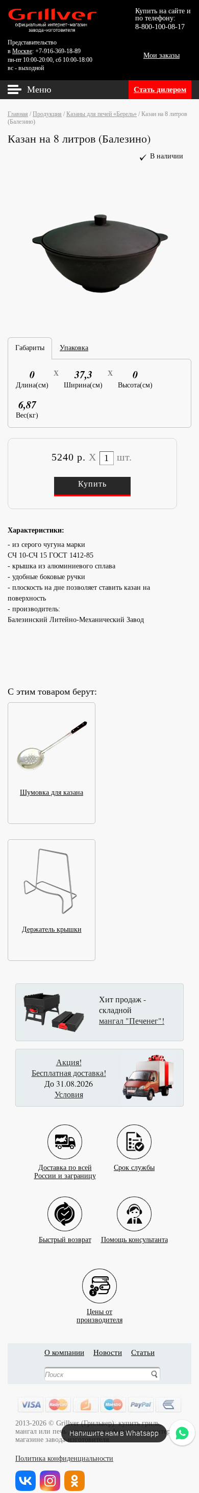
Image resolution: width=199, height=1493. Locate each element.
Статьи (143, 1352)
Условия (69, 1094)
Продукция (47, 114)
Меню (39, 89)
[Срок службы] (134, 1134)
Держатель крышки (52, 929)
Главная (18, 114)
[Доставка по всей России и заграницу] (64, 1134)
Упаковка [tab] (74, 348)
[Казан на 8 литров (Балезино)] (99, 320)
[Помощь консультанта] (134, 1206)
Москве (22, 51)
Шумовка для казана (51, 792)
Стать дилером (160, 89)
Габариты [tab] (29, 348)
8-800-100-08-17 (160, 27)
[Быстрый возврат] (64, 1206)
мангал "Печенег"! (131, 1020)
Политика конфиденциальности (64, 1458)
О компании (64, 1352)
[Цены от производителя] (99, 1278)
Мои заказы (161, 55)
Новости (107, 1352)
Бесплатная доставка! (69, 1072)
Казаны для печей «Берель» (101, 114)
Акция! (69, 1061)
